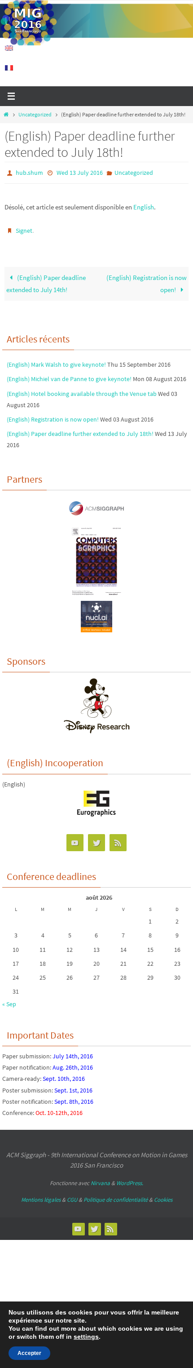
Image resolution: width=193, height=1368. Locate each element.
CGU (72, 1195)
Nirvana (100, 1179)
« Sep (9, 1000)
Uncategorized (35, 114)
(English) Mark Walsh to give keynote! (56, 360)
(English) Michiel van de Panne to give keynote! (69, 375)
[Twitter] (96, 839)
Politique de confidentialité (115, 1195)
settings (86, 1336)
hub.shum (29, 172)
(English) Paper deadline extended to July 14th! (46, 279)
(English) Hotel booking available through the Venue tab (82, 389)
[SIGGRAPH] (96, 515)
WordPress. (129, 1179)
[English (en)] (9, 48)
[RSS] (118, 839)
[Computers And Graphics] (96, 591)
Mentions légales (41, 1195)
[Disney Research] (97, 728)
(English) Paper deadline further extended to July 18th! (80, 430)
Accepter (29, 1353)
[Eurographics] (96, 811)
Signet (24, 228)
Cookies (163, 1195)
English (143, 205)
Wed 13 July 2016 (80, 172)
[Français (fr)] (9, 68)
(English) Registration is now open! (146, 279)
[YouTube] (74, 839)
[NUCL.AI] (96, 626)
